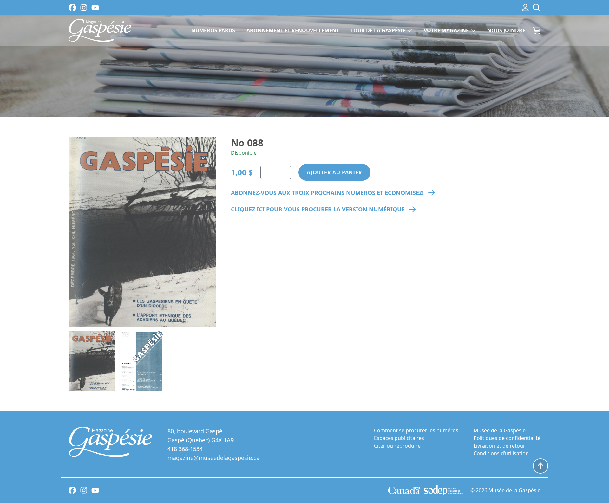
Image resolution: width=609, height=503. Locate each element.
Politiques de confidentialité (507, 438)
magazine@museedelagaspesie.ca (213, 457)
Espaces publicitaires (399, 438)
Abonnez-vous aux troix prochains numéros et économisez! (327, 193)
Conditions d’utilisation (501, 453)
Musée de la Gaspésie (500, 430)
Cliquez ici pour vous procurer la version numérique (318, 209)
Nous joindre (506, 30)
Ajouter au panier (334, 172)
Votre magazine (446, 30)
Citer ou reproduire (397, 445)
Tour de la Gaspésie (377, 30)
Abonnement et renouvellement (292, 30)
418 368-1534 (185, 449)
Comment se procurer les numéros (416, 430)
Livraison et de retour (499, 445)
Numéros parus (213, 30)
